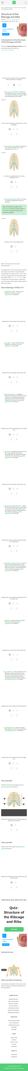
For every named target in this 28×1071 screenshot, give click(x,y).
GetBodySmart (13, 1066)
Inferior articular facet (14, 563)
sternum (15, 149)
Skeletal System (9, 7)
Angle (8, 343)
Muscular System (13, 1001)
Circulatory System (13, 1008)
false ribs (12, 146)
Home (2, 7)
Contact (14, 1039)
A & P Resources (14, 1022)
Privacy (14, 1044)
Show (5, 787)
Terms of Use (14, 1042)
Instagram (14, 1056)
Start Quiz (14, 929)
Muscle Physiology (13, 1010)
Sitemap (14, 1029)
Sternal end (10, 727)
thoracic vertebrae (8, 50)
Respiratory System (13, 1012)
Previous (11, 134)
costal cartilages (21, 93)
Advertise (14, 1046)
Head (8, 451)
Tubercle (9, 671)
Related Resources (14, 1025)
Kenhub (21, 1068)
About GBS (14, 1037)
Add (19, 293)
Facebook (14, 1054)
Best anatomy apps (14, 1020)
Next (16, 134)
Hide (10, 787)
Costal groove (11, 394)
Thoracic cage (17, 7)
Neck (8, 620)
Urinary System (13, 1006)
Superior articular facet (14, 506)
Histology (14, 1027)
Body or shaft (11, 291)
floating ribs (13, 199)
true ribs (12, 92)
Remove (9, 294)
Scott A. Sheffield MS (12, 19)
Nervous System (13, 1003)
